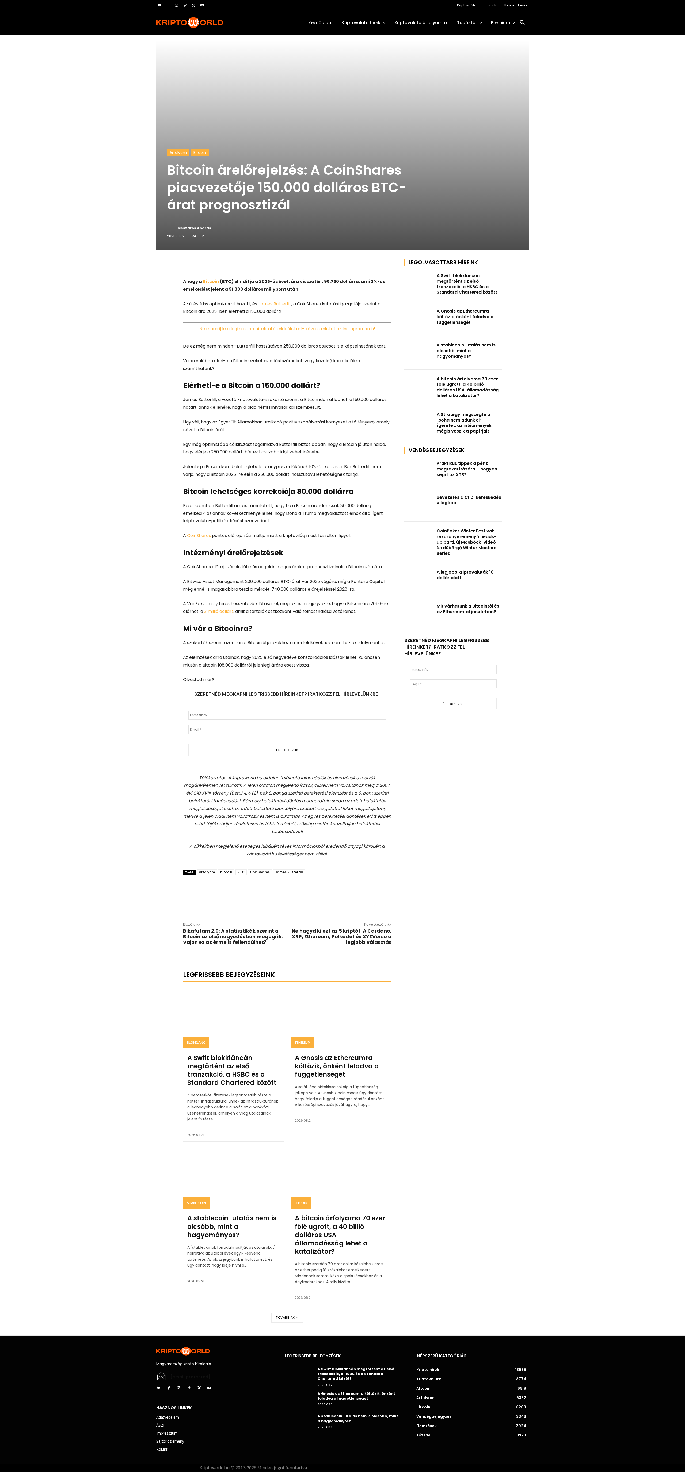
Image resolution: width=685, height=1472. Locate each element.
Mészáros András (194, 228)
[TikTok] (185, 5)
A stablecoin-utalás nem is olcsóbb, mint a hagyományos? (231, 1226)
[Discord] (159, 5)
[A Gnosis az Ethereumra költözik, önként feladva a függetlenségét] (341, 1018)
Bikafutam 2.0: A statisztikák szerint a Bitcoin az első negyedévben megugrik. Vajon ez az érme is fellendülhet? (233, 936)
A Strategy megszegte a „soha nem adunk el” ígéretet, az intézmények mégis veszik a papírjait (464, 422)
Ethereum (302, 1042)
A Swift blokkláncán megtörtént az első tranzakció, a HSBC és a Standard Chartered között (231, 1070)
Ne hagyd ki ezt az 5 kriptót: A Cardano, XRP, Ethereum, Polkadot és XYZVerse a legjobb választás (341, 936)
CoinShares (199, 535)
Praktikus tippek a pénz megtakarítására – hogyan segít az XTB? (467, 469)
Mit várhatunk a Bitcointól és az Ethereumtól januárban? (468, 609)
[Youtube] (202, 5)
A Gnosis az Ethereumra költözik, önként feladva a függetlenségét (337, 1066)
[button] (522, 22)
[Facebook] (168, 5)
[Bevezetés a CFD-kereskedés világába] (419, 505)
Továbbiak (285, 1317)
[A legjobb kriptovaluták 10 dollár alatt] (419, 580)
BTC (241, 872)
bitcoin (226, 872)
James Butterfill (274, 304)
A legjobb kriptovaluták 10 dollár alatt (465, 575)
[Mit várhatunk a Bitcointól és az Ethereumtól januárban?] (419, 613)
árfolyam (207, 872)
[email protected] (190, 1377)
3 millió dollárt (218, 611)
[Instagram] (176, 5)
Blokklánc (196, 1042)
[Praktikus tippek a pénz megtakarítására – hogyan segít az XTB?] (419, 471)
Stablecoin (196, 1203)
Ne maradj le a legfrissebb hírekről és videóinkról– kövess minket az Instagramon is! (287, 329)
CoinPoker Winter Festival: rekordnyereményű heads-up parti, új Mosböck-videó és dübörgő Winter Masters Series (466, 542)
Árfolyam (178, 152)
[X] (193, 5)
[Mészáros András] (172, 228)
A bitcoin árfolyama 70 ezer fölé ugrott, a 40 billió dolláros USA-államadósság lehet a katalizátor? (340, 1235)
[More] (244, 264)
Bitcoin (199, 152)
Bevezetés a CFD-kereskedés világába (469, 500)
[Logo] (214, 22)
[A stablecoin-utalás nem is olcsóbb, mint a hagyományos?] (233, 1178)
